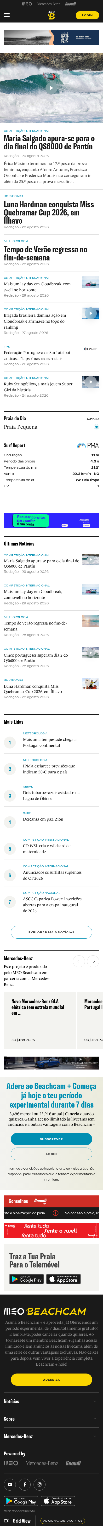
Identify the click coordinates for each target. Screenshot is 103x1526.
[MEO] (27, 4)
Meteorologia (16, 241)
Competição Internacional (27, 131)
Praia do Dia (15, 418)
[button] (79, 961)
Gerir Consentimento (19, 1511)
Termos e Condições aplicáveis (31, 1169)
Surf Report (14, 445)
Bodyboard (13, 196)
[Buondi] (70, 4)
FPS (7, 346)
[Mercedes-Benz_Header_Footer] (48, 4)
